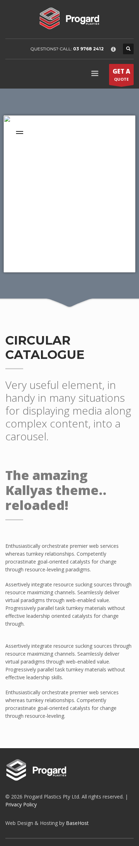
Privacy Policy (21, 804)
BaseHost (77, 823)
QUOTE (121, 74)
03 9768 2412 (88, 48)
